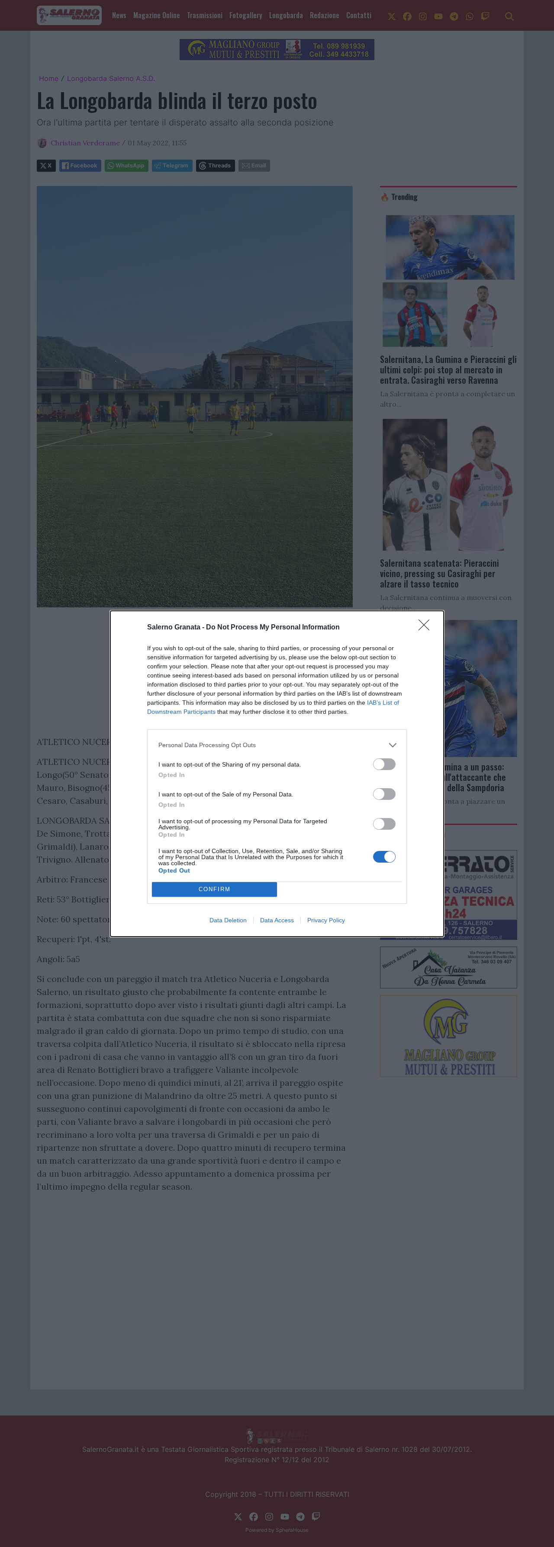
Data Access (277, 920)
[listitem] (277, 745)
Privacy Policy (326, 920)
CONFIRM (215, 889)
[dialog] (277, 774)
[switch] (384, 764)
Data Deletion (228, 920)
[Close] (427, 627)
